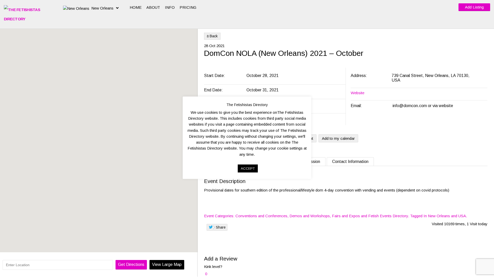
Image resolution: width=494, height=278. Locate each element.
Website (357, 93)
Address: (359, 75)
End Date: (214, 90)
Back (212, 36)
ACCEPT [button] (248, 168)
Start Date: (215, 75)
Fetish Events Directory (388, 216)
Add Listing (474, 7)
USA (462, 216)
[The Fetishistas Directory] (29, 14)
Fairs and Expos (346, 216)
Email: (356, 105)
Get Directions (131, 264)
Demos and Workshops (309, 216)
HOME (136, 7)
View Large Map (167, 264)
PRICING (188, 7)
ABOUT (153, 7)
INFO (170, 7)
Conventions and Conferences (261, 216)
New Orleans (102, 8)
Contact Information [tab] (350, 161)
